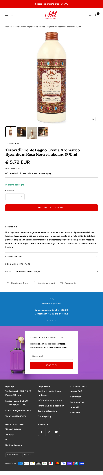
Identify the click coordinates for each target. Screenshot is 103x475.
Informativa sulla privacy (50, 400)
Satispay (9, 434)
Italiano (27, 455)
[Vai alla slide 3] (52, 320)
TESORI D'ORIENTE (13, 144)
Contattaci (75, 396)
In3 (6, 439)
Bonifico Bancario (13, 445)
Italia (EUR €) (12, 455)
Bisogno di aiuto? (14, 256)
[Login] (90, 15)
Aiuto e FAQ (76, 391)
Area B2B (74, 407)
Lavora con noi (77, 402)
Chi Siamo (75, 412)
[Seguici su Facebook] (41, 432)
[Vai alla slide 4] (55, 320)
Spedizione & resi (19, 283)
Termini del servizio (47, 411)
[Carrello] (96, 14)
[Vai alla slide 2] (50, 320)
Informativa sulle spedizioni (51, 405)
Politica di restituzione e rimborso (49, 393)
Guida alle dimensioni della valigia (22, 272)
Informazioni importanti (17, 264)
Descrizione (11, 227)
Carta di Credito (13, 429)
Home (8, 27)
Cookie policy (44, 416)
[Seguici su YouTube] (56, 432)
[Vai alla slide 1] (47, 320)
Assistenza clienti (46, 283)
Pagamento (70, 283)
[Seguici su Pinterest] (49, 432)
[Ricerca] (12, 15)
